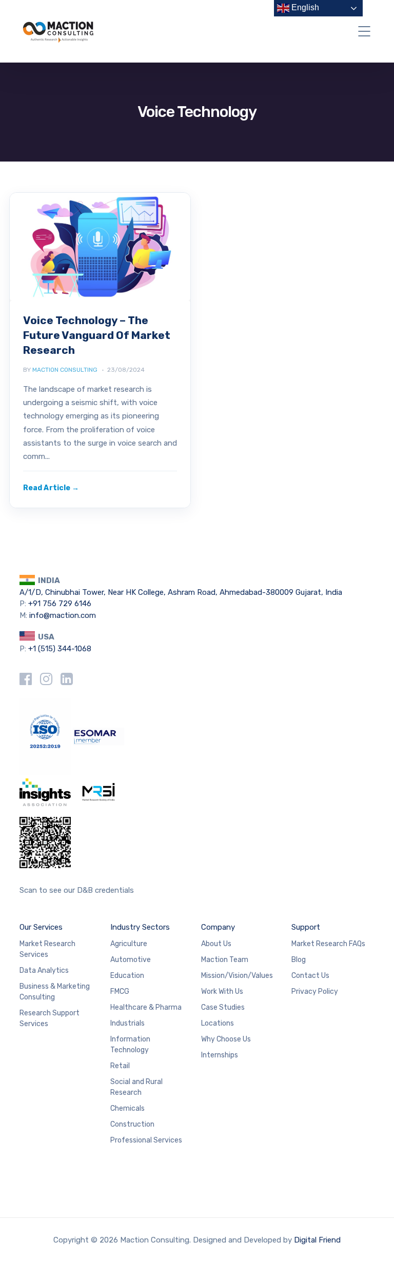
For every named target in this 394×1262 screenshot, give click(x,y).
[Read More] (51, 488)
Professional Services (146, 1140)
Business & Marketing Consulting (54, 991)
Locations (217, 1023)
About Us (216, 943)
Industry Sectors (140, 927)
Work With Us (222, 991)
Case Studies (223, 1007)
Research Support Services (49, 1018)
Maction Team (224, 959)
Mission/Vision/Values (237, 975)
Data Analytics (44, 970)
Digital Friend (317, 1240)
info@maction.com (62, 615)
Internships (219, 1055)
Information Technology (130, 1044)
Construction (132, 1124)
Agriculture (128, 943)
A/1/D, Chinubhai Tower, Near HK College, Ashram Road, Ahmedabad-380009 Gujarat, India (180, 592)
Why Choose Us (226, 1039)
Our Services (41, 927)
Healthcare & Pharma (146, 1007)
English (304, 7)
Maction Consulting (64, 369)
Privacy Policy (314, 991)
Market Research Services (47, 949)
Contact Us (310, 975)
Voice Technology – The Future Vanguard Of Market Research (96, 335)
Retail (120, 1065)
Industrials (127, 1023)
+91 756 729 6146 (59, 603)
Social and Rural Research (136, 1087)
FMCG (119, 991)
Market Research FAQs (328, 943)
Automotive (130, 959)
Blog (298, 959)
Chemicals (127, 1108)
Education (127, 975)
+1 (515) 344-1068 (59, 648)
